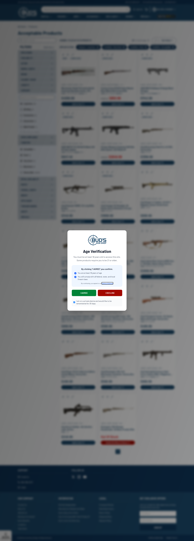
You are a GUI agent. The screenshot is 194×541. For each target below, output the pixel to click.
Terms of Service (107, 283)
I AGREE (84, 293)
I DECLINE (110, 293)
